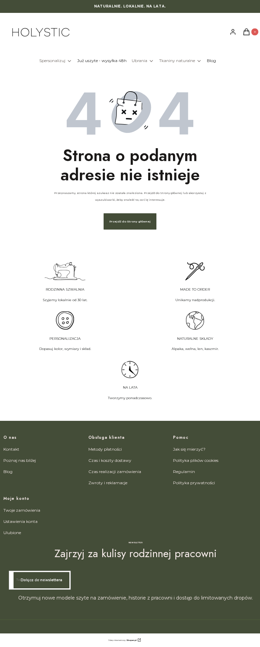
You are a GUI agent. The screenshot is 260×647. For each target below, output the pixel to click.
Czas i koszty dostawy (109, 460)
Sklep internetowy (122, 640)
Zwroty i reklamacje (107, 482)
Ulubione (12, 532)
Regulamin (184, 471)
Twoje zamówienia (21, 510)
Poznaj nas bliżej (19, 460)
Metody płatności (105, 449)
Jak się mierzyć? (189, 449)
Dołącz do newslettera (41, 580)
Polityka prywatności (194, 482)
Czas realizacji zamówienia (114, 471)
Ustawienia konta (20, 521)
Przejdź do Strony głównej (130, 221)
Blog (8, 471)
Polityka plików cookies (195, 460)
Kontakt (11, 449)
